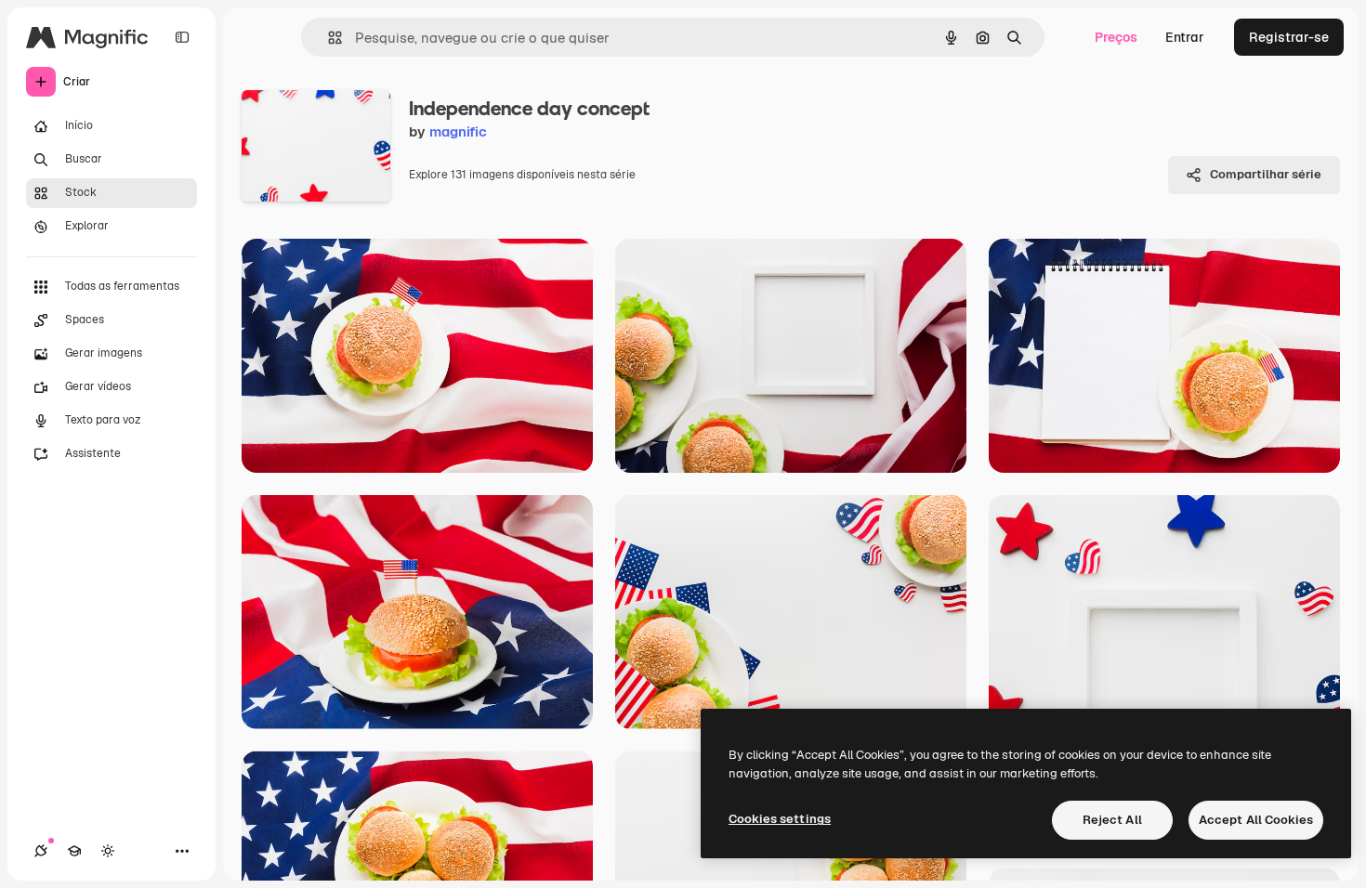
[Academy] (74, 851)
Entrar (1184, 37)
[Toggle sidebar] (182, 37)
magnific (458, 131)
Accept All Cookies (1256, 820)
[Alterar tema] (108, 851)
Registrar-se (1289, 37)
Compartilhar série (1265, 174)
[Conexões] (41, 851)
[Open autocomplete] (327, 38)
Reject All (1112, 820)
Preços (1116, 37)
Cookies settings (780, 819)
